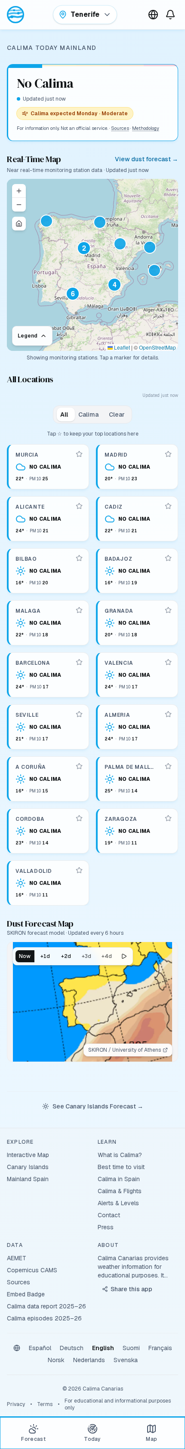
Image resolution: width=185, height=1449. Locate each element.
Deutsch (71, 1348)
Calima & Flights (120, 1191)
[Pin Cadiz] (168, 506)
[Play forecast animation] (124, 956)
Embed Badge (26, 1294)
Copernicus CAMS (32, 1270)
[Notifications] (170, 14)
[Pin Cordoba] (79, 818)
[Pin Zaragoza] (168, 818)
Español (40, 1348)
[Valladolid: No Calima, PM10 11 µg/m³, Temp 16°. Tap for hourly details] (49, 883)
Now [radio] (25, 956)
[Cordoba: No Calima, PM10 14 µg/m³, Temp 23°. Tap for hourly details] (49, 831)
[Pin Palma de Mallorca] (168, 766)
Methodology (145, 128)
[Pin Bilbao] (79, 558)
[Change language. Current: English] (153, 14)
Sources (120, 128)
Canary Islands (28, 1167)
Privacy (16, 1404)
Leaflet (121, 347)
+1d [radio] (45, 956)
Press (106, 1227)
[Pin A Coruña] (79, 766)
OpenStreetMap (157, 347)
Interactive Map (28, 1155)
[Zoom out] (19, 205)
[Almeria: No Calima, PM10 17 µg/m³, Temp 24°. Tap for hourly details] (138, 727)
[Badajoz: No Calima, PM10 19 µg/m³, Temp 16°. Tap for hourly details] (138, 571)
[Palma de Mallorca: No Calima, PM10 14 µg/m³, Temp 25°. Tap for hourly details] (138, 779)
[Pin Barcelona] (79, 662)
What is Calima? (120, 1155)
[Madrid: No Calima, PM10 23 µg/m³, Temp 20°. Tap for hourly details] (138, 467)
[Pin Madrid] (168, 454)
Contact (109, 1215)
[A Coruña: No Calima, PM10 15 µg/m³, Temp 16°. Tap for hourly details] (49, 779)
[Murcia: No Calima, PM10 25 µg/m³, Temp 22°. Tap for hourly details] (49, 467)
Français (160, 1348)
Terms (44, 1404)
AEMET (16, 1258)
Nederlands (89, 1360)
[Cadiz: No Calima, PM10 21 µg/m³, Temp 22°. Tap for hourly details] (138, 519)
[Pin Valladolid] (79, 870)
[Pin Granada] (168, 610)
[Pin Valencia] (168, 662)
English (103, 1348)
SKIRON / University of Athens (124, 1050)
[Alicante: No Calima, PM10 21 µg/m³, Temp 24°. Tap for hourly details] (49, 519)
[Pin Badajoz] (168, 558)
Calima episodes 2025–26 (44, 1318)
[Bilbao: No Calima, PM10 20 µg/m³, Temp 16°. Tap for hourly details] (49, 571)
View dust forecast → (146, 159)
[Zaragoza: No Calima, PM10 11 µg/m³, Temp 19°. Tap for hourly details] (138, 831)
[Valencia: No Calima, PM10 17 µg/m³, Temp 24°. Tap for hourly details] (138, 675)
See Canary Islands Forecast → (97, 1106)
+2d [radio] (66, 956)
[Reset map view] (19, 223)
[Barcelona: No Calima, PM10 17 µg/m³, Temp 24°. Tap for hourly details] (49, 675)
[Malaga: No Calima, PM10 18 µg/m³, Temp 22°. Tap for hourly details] (49, 623)
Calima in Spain (119, 1179)
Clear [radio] (117, 414)
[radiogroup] (92, 414)
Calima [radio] (88, 414)
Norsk (56, 1360)
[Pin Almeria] (168, 714)
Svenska (126, 1360)
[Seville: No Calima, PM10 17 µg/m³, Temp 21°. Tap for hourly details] (49, 727)
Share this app (131, 1289)
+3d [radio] (86, 956)
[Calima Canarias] (15, 14)
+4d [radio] (107, 956)
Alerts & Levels (118, 1203)
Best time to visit (121, 1167)
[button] (87, 251)
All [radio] (64, 414)
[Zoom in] (19, 191)
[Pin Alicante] (79, 506)
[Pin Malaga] (79, 610)
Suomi (131, 1348)
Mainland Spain (28, 1179)
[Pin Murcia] (79, 454)
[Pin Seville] (79, 714)
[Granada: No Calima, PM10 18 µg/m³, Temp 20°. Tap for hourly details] (138, 623)
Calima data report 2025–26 (46, 1306)
